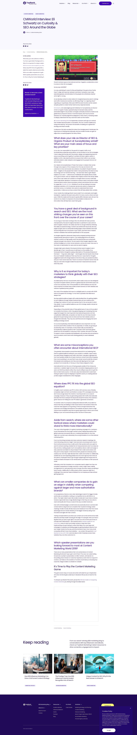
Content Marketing (28, 13)
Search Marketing (40, 13)
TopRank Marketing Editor (36, 32)
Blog (24, 52)
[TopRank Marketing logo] (27, 705)
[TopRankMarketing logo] (29, 3)
